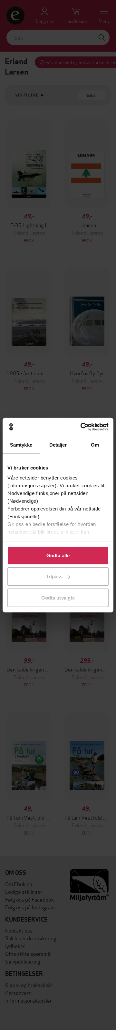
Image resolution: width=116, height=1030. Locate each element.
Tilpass (54, 576)
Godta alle (58, 555)
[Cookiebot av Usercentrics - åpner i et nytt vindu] (82, 427)
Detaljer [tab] (58, 444)
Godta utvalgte (58, 597)
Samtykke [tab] (21, 444)
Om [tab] (95, 444)
